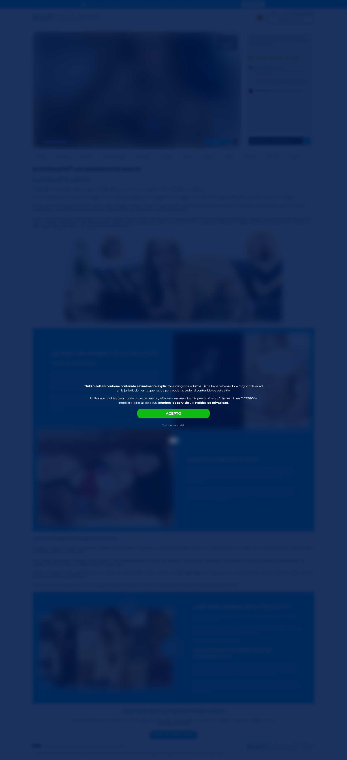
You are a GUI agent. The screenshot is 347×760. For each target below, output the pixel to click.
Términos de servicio (173, 402)
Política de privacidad (211, 402)
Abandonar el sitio (173, 425)
